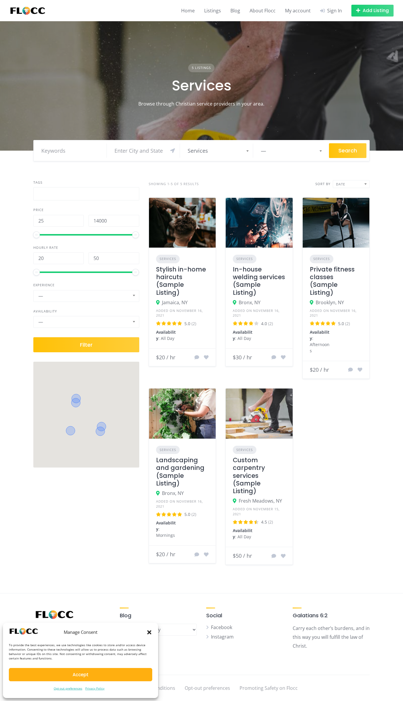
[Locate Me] (173, 151)
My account (298, 10)
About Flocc (263, 10)
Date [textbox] (340, 184)
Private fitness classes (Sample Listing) (332, 281)
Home (188, 10)
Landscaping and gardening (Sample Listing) (180, 472)
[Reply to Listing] (196, 357)
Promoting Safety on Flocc (269, 688)
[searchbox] (40, 194)
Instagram (222, 636)
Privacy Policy (94, 688)
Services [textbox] (198, 150)
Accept (81, 675)
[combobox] (218, 151)
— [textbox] (263, 150)
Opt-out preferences (68, 688)
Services (168, 258)
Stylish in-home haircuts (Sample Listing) (181, 281)
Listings (212, 10)
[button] (149, 632)
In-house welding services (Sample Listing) (259, 281)
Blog (235, 10)
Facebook (221, 627)
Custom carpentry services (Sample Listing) (249, 475)
